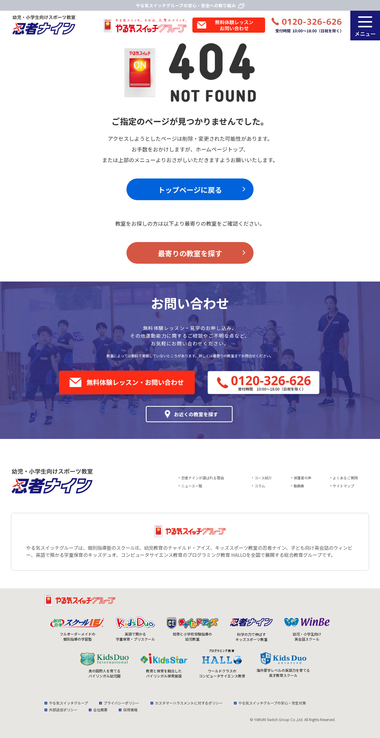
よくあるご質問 (345, 477)
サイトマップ (343, 485)
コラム (259, 485)
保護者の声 (302, 477)
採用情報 (130, 709)
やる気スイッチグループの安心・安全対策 (272, 702)
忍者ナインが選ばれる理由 (202, 477)
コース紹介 (263, 477)
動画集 (299, 485)
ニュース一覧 (191, 485)
